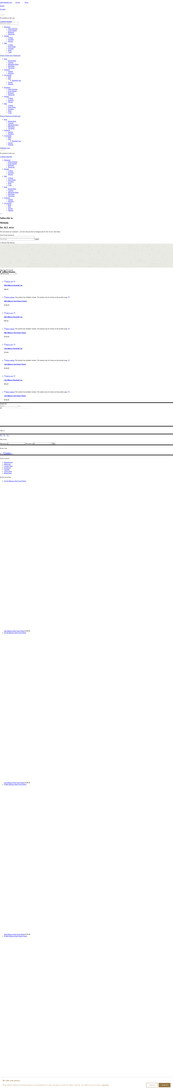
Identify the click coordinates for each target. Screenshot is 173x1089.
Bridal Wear (8, 473)
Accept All (165, 1085)
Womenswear (8, 462)
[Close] (171, 1079)
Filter (53, 443)
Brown (1, 453)
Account (2, 9)
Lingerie (6, 469)
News (26, 2)
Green (7, 453)
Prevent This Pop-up (8, 243)
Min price (3, 443)
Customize (152, 1085)
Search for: (3, 404)
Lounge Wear (8, 466)
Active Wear (8, 471)
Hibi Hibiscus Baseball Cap (13, 285)
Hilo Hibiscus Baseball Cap (13, 317)
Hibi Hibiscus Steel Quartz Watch (15, 301)
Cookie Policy (105, 1085)
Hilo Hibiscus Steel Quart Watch (15, 333)
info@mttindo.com (6, 2)
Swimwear (7, 468)
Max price (28, 443)
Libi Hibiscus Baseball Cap (13, 348)
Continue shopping (6, 21)
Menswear (7, 464)
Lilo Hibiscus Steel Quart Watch (15, 396)
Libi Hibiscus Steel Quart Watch (15, 364)
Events (18, 2)
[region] (86, 1083)
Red (12, 453)
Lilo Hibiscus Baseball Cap (13, 380)
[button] (8, 281)
